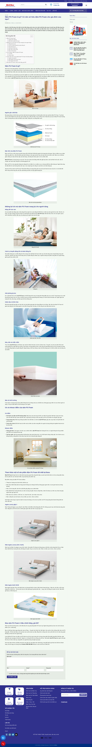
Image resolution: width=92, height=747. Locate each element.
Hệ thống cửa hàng (9, 713)
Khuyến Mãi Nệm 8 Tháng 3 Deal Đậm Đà (80, 59)
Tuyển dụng (7, 719)
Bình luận (9, 656)
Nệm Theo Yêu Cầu (30, 704)
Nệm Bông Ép (29, 699)
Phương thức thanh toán (45, 695)
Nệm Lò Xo (28, 697)
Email (28, 668)
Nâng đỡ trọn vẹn (12, 43)
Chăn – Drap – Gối (15, 10)
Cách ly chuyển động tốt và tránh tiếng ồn (17, 45)
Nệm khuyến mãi (40, 10)
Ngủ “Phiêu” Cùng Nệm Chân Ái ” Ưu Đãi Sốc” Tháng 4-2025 (79, 54)
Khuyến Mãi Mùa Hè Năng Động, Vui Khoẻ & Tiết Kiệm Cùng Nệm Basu (80, 49)
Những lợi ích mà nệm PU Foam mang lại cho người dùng (19, 42)
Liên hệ (54, 10)
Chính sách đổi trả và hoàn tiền (47, 699)
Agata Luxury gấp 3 (13, 58)
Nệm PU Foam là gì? (11, 38)
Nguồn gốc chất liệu (13, 39)
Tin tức (49, 10)
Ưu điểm (10, 53)
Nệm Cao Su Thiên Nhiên (32, 695)
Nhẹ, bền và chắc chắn (13, 49)
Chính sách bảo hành (45, 693)
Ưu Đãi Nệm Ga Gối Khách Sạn (80, 64)
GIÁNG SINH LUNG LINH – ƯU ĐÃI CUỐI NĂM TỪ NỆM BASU (80, 43)
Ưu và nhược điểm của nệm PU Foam (15, 52)
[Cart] (86, 5)
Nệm (6, 10)
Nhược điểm (11, 55)
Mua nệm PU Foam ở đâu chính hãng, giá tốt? (16, 62)
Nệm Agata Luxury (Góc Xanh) (15, 59)
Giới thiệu (7, 710)
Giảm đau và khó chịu (13, 48)
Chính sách (72, 19)
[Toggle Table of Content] (31, 36)
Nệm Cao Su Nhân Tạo (31, 690)
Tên (8, 668)
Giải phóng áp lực (12, 46)
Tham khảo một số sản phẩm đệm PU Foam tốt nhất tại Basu (20, 56)
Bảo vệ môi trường (12, 50)
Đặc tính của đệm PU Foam (14, 41)
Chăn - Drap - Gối (30, 702)
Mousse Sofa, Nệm (27, 10)
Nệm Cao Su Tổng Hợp (31, 693)
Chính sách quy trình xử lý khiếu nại (48, 702)
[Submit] (46, 4)
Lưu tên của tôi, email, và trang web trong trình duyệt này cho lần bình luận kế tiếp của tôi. (29, 673)
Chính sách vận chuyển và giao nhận (48, 697)
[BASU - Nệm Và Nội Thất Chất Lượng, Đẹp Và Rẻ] (10, 5)
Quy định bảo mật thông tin (46, 690)
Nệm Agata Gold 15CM (13, 60)
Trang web (48, 668)
